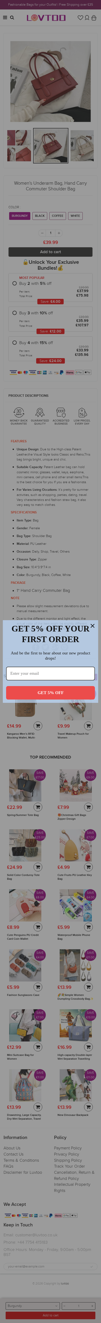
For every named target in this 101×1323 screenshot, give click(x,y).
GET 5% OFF (51, 692)
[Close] (92, 626)
